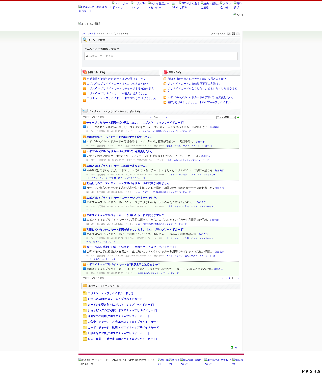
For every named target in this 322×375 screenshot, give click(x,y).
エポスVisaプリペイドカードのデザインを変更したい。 (200, 97)
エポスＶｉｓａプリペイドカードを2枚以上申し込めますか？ (123, 264)
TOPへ (237, 348)
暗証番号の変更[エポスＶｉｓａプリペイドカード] (189, 146)
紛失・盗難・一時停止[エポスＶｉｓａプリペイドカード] (122, 338)
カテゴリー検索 (88, 33)
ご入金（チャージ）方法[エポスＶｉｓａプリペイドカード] (118, 178)
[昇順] (238, 116)
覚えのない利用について (104, 241)
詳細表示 (214, 127)
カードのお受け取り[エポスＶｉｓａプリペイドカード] (162, 224)
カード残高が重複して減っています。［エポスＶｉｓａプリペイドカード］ (132, 247)
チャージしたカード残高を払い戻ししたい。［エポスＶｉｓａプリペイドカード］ (136, 122)
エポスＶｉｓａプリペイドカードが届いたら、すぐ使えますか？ (125, 215)
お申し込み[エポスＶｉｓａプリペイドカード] (188, 160)
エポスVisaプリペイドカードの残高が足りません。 (117, 165)
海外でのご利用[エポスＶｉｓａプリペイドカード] (118, 316)
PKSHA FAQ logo (311, 371)
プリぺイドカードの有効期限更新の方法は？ (194, 83)
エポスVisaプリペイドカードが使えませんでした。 (118, 93)
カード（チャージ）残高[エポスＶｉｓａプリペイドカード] (164, 131)
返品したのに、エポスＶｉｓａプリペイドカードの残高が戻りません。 (129, 183)
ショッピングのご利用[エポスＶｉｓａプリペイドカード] (122, 310)
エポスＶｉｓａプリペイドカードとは (110, 293)
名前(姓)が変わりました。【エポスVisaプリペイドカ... (200, 102)
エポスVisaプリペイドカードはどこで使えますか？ (118, 83)
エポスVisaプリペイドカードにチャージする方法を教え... (121, 88)
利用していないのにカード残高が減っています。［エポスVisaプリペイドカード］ (136, 229)
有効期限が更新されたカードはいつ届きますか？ (116, 78)
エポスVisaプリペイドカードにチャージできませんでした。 (122, 197)
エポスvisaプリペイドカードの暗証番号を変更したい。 (119, 137)
